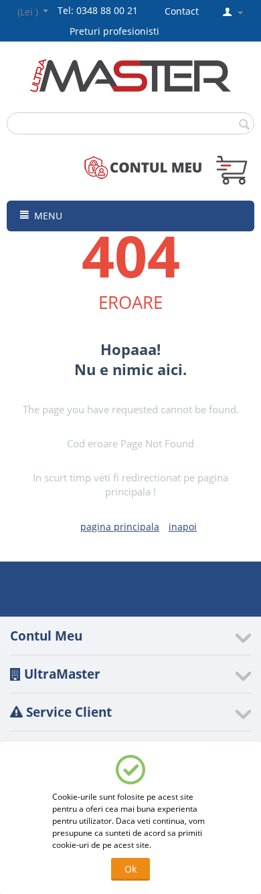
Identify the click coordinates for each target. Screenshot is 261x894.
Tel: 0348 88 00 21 (98, 10)
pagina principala (119, 526)
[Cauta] (244, 124)
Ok (130, 869)
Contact (182, 11)
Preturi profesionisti (117, 31)
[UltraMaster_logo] (130, 74)
